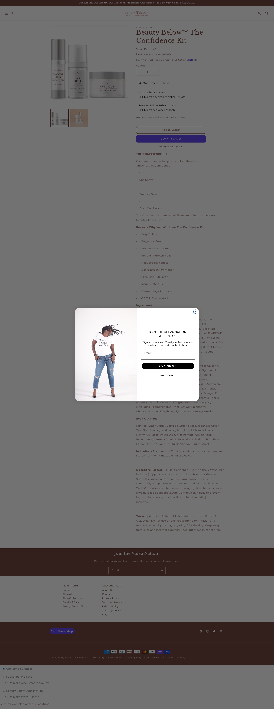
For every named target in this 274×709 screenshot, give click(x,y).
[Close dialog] (195, 311)
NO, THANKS (168, 375)
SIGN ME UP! (168, 365)
